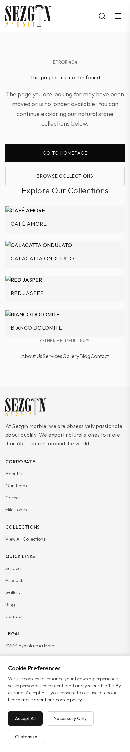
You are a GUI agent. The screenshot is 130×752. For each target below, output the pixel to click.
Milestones (16, 510)
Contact (99, 356)
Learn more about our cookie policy (45, 700)
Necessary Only (70, 718)
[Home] (28, 16)
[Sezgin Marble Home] (25, 407)
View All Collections (25, 539)
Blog (84, 356)
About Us (31, 356)
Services (52, 356)
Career (12, 498)
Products (14, 580)
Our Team (16, 486)
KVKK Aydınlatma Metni (30, 646)
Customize (26, 737)
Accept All (25, 718)
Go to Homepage (65, 153)
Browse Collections (65, 176)
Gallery (70, 356)
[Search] (102, 16)
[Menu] (118, 16)
